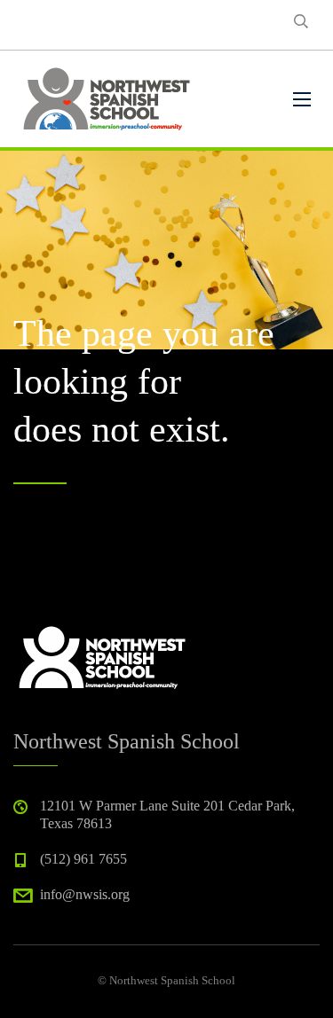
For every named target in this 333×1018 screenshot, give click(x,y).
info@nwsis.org (85, 894)
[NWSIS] (106, 99)
